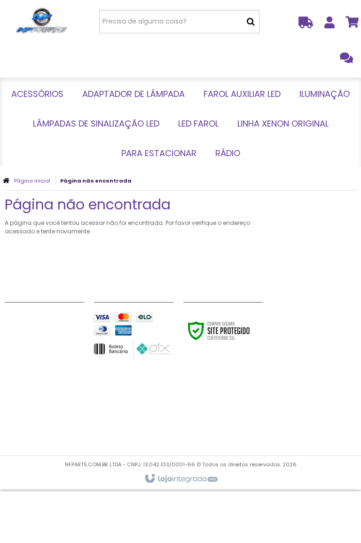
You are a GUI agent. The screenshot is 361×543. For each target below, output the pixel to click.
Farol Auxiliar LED (33, 353)
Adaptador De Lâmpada (44, 335)
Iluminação (24, 364)
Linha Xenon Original (39, 411)
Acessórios (24, 317)
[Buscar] (251, 22)
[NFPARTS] (41, 21)
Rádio (14, 435)
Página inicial (32, 180)
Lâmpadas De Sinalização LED (44, 382)
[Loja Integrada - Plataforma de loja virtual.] (181, 479)
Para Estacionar (32, 423)
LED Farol (20, 400)
